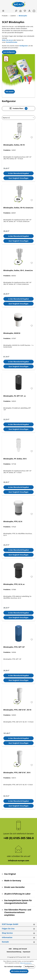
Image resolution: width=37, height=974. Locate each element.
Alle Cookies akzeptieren (19, 971)
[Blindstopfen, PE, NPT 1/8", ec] (18, 382)
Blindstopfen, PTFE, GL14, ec (14, 584)
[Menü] (3, 11)
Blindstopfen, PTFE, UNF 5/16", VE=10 (17, 710)
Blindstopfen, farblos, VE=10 (14, 145)
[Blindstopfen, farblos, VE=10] (18, 131)
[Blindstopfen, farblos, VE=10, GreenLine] (18, 194)
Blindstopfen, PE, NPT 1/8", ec (14, 396)
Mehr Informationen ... (26, 963)
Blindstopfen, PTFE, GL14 (12, 521)
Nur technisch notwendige (13, 966)
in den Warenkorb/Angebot (18, 173)
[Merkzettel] (25, 11)
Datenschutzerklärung (14, 952)
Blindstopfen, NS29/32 (11, 333)
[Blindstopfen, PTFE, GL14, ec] (18, 570)
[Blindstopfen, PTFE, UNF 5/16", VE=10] (18, 696)
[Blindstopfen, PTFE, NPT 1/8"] (18, 633)
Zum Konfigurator (9, 52)
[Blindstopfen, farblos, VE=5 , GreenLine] (18, 256)
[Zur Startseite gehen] (18, 4)
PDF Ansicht (10, 91)
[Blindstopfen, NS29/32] (18, 319)
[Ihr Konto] (29, 11)
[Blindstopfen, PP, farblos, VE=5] (18, 445)
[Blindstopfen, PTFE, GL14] (18, 507)
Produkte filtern (19, 108)
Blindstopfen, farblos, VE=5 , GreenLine (18, 270)
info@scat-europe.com (18, 860)
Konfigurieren (29, 966)
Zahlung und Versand (20, 949)
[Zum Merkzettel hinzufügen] (32, 137)
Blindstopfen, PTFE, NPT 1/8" (14, 647)
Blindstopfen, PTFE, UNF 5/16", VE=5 (16, 773)
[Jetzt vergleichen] (20, 11)
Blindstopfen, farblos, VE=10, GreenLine (18, 208)
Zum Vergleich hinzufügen (18, 178)
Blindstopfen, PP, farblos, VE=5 (14, 459)
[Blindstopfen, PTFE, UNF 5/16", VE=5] (18, 759)
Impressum (26, 952)
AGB (10, 949)
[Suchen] (16, 11)
